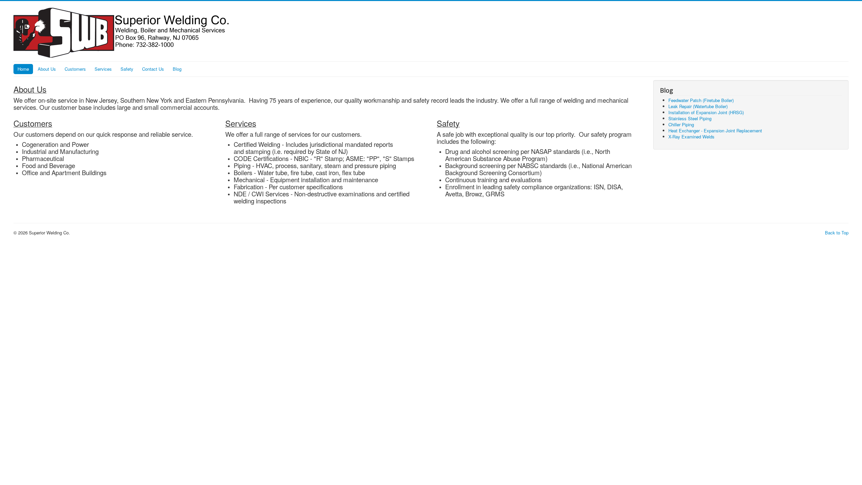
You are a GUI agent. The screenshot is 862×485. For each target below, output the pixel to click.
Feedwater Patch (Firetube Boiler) (701, 100)
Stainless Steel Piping (689, 118)
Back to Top (837, 232)
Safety (127, 69)
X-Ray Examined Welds (691, 136)
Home (23, 69)
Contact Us (153, 69)
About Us (47, 69)
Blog (177, 69)
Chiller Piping (681, 124)
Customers (75, 69)
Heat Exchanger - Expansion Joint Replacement (715, 130)
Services (103, 69)
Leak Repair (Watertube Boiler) (698, 106)
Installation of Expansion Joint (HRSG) (706, 112)
